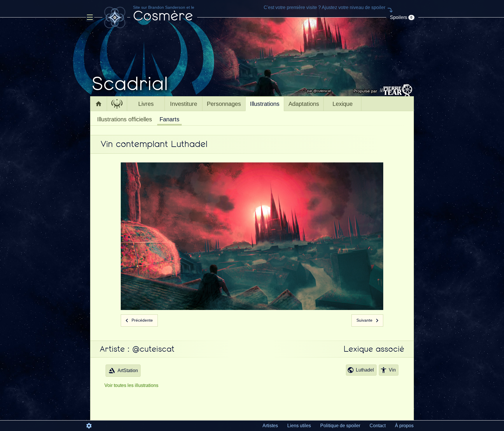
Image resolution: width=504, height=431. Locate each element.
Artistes (270, 425)
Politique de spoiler (340, 425)
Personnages (224, 104)
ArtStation (128, 370)
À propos (404, 425)
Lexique (342, 104)
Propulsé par (365, 91)
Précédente (141, 320)
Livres (146, 104)
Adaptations (303, 104)
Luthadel (365, 369)
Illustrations (264, 104)
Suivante (365, 320)
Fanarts (169, 119)
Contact (378, 425)
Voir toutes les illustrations (131, 385)
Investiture (183, 104)
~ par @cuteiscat (317, 91)
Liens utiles (299, 425)
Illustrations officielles (124, 119)
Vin (392, 369)
